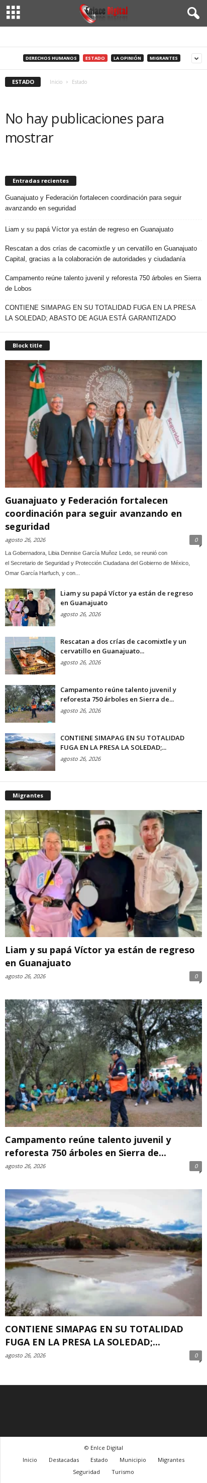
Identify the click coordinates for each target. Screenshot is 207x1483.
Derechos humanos (51, 58)
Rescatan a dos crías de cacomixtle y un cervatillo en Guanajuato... (123, 646)
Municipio (133, 1459)
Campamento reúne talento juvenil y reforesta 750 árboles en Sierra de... (118, 694)
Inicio (30, 1459)
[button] (191, 14)
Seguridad (86, 1471)
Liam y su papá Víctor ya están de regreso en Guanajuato (89, 229)
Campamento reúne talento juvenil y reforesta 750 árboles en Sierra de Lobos (103, 283)
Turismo (123, 1471)
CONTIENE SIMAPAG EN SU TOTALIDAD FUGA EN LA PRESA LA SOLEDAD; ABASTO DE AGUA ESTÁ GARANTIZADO (100, 313)
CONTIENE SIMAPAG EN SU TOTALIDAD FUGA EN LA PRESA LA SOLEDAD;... (122, 742)
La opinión (127, 58)
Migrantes (164, 58)
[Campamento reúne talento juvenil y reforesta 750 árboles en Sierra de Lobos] (30, 704)
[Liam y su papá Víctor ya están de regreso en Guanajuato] (30, 607)
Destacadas (64, 1459)
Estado (95, 58)
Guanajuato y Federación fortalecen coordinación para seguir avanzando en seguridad (93, 203)
